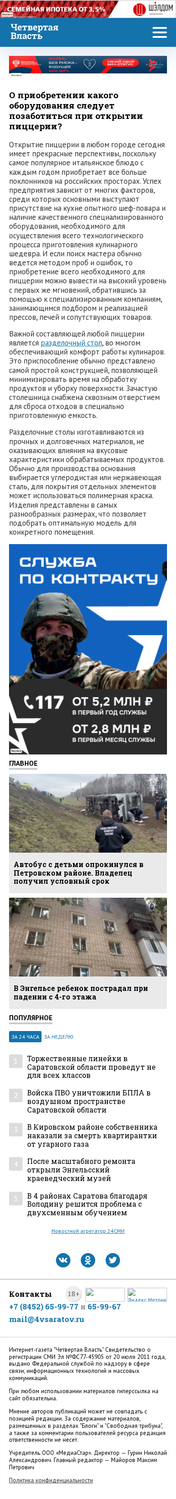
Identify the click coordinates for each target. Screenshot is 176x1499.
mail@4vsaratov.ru (46, 1319)
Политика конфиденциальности (51, 1480)
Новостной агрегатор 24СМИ (88, 1230)
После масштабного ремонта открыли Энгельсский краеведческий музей (81, 1169)
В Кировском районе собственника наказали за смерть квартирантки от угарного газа (92, 1135)
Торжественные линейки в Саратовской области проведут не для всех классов (91, 1067)
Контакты (30, 1294)
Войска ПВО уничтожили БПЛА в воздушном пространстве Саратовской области (89, 1101)
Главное (23, 763)
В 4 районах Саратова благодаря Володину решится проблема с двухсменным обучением (87, 1204)
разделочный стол (71, 343)
